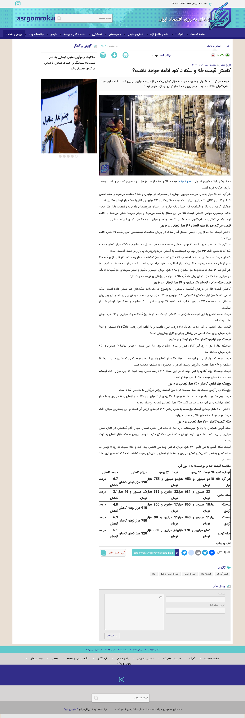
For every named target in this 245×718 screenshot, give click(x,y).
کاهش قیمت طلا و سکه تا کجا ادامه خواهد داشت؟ (181, 70)
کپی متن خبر (117, 552)
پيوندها (111, 650)
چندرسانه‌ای (37, 34)
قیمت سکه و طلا (170, 574)
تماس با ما (137, 650)
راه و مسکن (115, 34)
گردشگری (97, 34)
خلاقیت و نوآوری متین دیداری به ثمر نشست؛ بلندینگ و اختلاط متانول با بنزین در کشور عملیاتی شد (69, 63)
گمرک (180, 34)
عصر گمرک (185, 181)
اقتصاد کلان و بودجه (74, 34)
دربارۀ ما (123, 650)
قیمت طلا (206, 574)
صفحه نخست (197, 34)
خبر (228, 46)
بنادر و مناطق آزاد (159, 34)
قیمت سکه (190, 574)
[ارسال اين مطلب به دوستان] (104, 55)
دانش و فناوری (135, 34)
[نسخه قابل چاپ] (126, 55)
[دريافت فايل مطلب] (114, 55)
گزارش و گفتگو (83, 46)
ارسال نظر (112, 636)
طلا (153, 574)
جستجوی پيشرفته (94, 650)
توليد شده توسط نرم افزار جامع (85, 709)
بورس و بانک (14, 34)
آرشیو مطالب (153, 650)
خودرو (54, 34)
